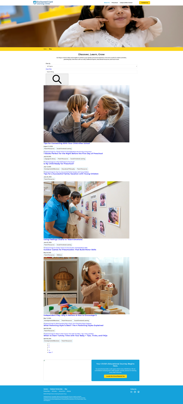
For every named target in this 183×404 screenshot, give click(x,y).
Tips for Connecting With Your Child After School (67, 143)
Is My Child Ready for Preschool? (59, 164)
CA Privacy (54, 391)
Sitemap (69, 391)
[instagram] (135, 392)
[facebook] (138, 392)
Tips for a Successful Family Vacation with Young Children (71, 174)
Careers (46, 389)
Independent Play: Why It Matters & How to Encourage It (70, 315)
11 (49, 350)
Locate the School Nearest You (115, 376)
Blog (66, 389)
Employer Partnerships (56, 389)
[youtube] (131, 392)
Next (50, 352)
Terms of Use (62, 391)
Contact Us (144, 2)
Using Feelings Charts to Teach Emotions (63, 239)
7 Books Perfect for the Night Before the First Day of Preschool (73, 153)
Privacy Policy (47, 391)
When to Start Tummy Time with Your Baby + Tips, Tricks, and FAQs (75, 336)
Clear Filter (49, 69)
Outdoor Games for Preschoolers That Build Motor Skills (70, 250)
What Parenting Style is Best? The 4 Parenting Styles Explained (73, 325)
